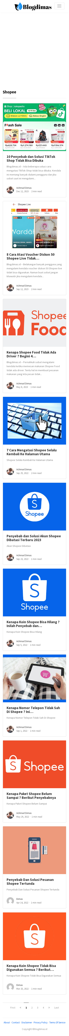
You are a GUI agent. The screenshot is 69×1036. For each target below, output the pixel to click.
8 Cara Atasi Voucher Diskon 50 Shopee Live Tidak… (30, 256)
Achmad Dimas (23, 187)
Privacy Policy (40, 1022)
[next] (49, 1007)
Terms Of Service (57, 1022)
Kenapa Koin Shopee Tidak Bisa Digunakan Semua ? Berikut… (31, 967)
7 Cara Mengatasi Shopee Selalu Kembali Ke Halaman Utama (32, 452)
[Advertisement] (34, 47)
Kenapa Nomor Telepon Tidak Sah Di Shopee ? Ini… (33, 710)
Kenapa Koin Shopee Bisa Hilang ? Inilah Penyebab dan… (33, 624)
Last (56, 1007)
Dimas (19, 899)
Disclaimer (27, 1022)
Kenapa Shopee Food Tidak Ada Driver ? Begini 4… (31, 354)
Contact (16, 1022)
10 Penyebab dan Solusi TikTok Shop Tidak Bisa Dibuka (31, 158)
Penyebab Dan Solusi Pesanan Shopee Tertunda (30, 881)
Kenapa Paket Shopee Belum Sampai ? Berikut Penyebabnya (31, 796)
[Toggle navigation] (59, 6)
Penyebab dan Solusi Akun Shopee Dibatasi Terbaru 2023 (34, 538)
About (7, 1022)
